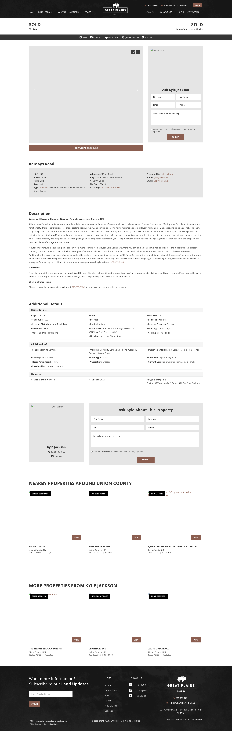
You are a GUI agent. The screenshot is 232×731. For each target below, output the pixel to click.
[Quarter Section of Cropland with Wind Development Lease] (175, 517)
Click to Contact (160, 180)
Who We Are (166, 12)
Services (149, 12)
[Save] (133, 52)
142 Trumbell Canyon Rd (45, 648)
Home (32, 12)
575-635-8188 (78, 287)
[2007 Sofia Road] (116, 517)
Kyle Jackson (167, 174)
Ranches (44, 187)
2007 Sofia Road (99, 546)
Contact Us (193, 12)
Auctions (74, 12)
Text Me (58, 456)
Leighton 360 (37, 546)
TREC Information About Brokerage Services (48, 721)
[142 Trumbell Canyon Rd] (56, 619)
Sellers (108, 700)
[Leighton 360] (56, 517)
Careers (62, 12)
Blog (181, 12)
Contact (109, 710)
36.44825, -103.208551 (111, 187)
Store (88, 12)
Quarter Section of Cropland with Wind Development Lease (172, 546)
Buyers (108, 695)
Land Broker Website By (178, 719)
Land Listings (45, 12)
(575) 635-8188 (161, 177)
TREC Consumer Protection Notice (44, 724)
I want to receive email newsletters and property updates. (174, 130)
